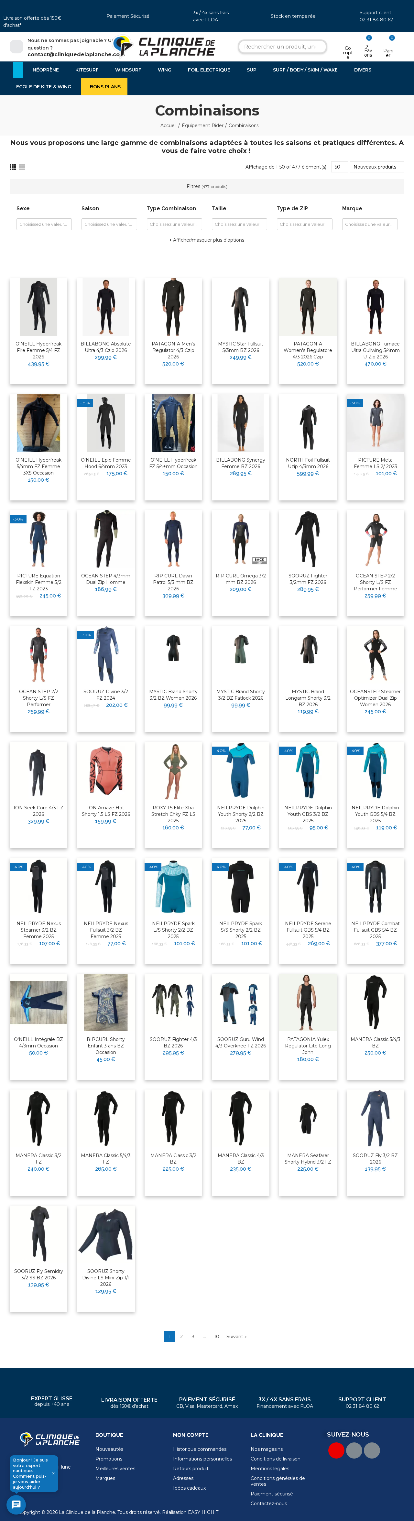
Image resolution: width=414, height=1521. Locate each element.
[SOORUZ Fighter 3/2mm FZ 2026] (308, 539)
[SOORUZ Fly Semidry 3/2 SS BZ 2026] (38, 1234)
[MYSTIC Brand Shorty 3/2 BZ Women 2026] (173, 655)
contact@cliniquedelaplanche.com (76, 54)
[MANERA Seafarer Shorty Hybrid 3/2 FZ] (308, 1118)
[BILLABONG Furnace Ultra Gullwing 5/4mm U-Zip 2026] (375, 307)
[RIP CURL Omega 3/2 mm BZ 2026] (240, 539)
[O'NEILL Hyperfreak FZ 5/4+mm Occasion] (173, 423)
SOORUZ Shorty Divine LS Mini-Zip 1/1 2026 (106, 1277)
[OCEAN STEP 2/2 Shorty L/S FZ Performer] (38, 655)
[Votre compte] (348, 40)
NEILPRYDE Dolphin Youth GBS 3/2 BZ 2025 (308, 814)
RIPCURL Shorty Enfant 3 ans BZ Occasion (106, 1045)
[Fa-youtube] (336, 1450)
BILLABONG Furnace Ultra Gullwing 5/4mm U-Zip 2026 (375, 350)
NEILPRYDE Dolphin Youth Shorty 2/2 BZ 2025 (241, 814)
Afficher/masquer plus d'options (208, 240)
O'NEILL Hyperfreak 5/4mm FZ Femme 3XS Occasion (38, 466)
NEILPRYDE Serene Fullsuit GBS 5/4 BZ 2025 (308, 930)
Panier (388, 53)
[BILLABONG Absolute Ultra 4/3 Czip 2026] (106, 307)
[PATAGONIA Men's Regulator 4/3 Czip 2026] (173, 307)
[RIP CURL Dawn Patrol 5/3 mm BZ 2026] (173, 539)
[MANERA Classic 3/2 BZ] (173, 1118)
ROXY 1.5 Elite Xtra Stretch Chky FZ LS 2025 (173, 814)
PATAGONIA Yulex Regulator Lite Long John (308, 1045)
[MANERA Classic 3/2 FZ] (38, 1118)
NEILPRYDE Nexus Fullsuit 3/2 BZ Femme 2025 (106, 930)
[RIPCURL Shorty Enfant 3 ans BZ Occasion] (106, 1002)
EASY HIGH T (203, 1512)
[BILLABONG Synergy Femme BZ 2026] (240, 423)
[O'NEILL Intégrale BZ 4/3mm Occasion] (38, 1002)
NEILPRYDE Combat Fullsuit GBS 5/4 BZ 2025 (375, 930)
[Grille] (13, 167)
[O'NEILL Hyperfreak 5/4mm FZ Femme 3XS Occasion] (38, 423)
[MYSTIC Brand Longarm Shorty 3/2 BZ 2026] (308, 655)
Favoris (368, 53)
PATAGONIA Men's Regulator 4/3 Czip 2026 (173, 350)
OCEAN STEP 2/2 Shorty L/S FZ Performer (38, 698)
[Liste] (22, 167)
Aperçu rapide (46, 304)
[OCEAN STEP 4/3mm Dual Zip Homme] (106, 539)
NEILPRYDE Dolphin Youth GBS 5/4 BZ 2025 (375, 814)
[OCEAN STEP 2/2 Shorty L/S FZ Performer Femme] (375, 539)
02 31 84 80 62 (376, 20)
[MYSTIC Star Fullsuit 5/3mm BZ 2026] (240, 307)
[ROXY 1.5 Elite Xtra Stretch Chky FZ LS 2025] (173, 770)
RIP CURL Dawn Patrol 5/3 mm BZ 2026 (173, 582)
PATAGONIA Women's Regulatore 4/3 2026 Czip (308, 350)
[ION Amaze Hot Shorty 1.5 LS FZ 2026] (106, 770)
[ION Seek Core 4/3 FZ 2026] (38, 770)
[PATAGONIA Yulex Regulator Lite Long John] (308, 1002)
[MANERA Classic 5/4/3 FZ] (106, 1118)
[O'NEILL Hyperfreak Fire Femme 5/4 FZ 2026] (38, 307)
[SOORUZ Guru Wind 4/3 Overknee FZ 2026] (240, 1002)
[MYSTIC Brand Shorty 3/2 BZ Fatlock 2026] (240, 655)
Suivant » (236, 1337)
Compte (348, 52)
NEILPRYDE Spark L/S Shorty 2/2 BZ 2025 (173, 930)
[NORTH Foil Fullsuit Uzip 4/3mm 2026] (308, 423)
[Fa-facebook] (354, 1450)
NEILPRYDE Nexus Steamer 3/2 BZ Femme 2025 (38, 930)
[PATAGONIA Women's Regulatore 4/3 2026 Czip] (308, 307)
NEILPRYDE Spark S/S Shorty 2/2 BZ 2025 (240, 930)
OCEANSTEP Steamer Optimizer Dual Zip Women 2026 (375, 698)
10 (216, 1337)
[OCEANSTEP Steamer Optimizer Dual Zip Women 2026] (375, 655)
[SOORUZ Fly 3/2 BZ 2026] (375, 1118)
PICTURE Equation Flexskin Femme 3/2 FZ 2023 (38, 582)
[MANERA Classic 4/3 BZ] (240, 1118)
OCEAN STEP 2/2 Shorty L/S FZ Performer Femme (375, 582)
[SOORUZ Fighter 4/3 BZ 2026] (173, 1002)
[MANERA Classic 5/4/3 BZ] (375, 1002)
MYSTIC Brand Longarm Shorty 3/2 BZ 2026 (308, 698)
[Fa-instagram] (372, 1450)
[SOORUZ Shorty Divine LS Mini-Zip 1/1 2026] (106, 1234)
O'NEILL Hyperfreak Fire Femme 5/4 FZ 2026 (38, 350)
